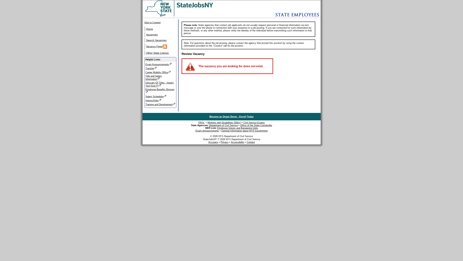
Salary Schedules (154, 96)
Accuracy (213, 142)
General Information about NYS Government (244, 130)
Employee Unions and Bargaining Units (237, 128)
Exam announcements (207, 130)
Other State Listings (157, 52)
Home (149, 29)
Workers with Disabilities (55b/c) (224, 122)
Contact (251, 142)
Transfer (149, 68)
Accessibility (237, 142)
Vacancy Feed (154, 46)
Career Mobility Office (156, 72)
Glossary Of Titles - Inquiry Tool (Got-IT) (159, 84)
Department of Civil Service (223, 125)
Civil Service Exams (254, 122)
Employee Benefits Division (159, 89)
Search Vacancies (156, 40)
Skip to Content (152, 22)
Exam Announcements (157, 64)
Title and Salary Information (153, 77)
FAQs (201, 122)
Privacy (225, 142)
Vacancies (152, 34)
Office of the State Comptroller (256, 125)
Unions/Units (152, 100)
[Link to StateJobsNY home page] (189, 15)
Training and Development (159, 104)
